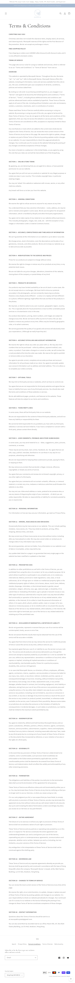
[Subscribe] (35, 957)
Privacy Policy (22, 944)
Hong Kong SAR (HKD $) (13, 975)
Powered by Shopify (65, 976)
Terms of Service (47, 944)
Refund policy (58, 944)
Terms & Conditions (34, 944)
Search (14, 944)
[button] (6, 13)
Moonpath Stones (57, 976)
